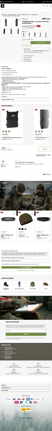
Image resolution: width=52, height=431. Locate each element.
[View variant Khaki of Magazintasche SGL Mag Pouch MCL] (6, 131)
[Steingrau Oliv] (46, 34)
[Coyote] (23, 34)
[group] (8, 148)
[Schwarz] (34, 34)
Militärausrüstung (12, 14)
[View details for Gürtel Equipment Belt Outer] (43, 219)
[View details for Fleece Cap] (25, 219)
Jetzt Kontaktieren (26, 267)
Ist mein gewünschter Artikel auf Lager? (10, 250)
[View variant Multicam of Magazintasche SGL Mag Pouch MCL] (9, 131)
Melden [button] (16, 166)
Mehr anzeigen (47, 183)
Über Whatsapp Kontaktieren (27, 270)
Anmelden (26, 334)
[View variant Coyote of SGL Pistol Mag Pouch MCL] (36, 131)
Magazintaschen (34, 14)
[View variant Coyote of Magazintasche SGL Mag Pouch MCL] (3, 131)
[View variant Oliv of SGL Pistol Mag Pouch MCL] (42, 131)
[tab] (41, 155)
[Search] (2, 9)
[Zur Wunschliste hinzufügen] (20, 19)
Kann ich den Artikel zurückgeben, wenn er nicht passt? (13, 257)
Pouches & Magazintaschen (23, 14)
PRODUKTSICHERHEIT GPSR (8, 99)
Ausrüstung (4, 14)
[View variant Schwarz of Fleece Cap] (22, 229)
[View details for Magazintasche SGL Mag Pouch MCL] (12, 119)
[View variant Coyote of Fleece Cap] (25, 229)
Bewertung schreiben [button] (44, 148)
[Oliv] (29, 34)
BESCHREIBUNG (5, 66)
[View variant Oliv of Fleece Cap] (19, 229)
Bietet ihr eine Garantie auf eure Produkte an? (11, 260)
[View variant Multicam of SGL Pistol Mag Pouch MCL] (39, 131)
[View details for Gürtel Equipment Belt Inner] (8, 219)
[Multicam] (40, 34)
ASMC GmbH (30, 418)
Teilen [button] (19, 166)
